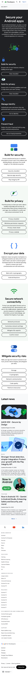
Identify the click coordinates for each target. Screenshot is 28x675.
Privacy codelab (14, 232)
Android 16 (4, 595)
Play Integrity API (14, 180)
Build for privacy (8, 84)
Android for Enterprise (6, 538)
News (2, 545)
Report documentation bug (8, 633)
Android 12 (4, 605)
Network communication (14, 379)
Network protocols (14, 322)
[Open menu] (2, 2)
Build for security (8, 64)
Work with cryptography (14, 273)
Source (3, 543)
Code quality (14, 383)
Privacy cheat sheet (14, 228)
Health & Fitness (5, 562)
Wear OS (3, 578)
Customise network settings (14, 326)
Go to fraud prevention (13, 133)
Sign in (24, 2)
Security (4, 6)
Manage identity (8, 104)
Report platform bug (6, 630)
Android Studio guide (6, 614)
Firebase (3, 653)
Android (3, 535)
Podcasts (3, 550)
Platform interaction (14, 388)
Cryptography (14, 375)
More (14, 519)
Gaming (3, 557)
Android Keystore (14, 277)
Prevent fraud (7, 124)
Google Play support (6, 635)
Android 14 (4, 600)
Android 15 (4, 597)
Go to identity (13, 114)
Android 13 (4, 602)
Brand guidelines (16, 663)
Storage (13, 370)
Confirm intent (14, 335)
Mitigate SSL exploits (14, 330)
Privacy (3, 567)
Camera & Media (5, 564)
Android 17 (4, 592)
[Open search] (17, 2)
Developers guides (5, 616)
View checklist (13, 74)
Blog (2, 548)
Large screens (4, 576)
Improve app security (14, 175)
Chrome (3, 650)
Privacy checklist (13, 219)
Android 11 (3, 607)
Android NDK (4, 624)
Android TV (4, 586)
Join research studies (6, 638)
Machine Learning (5, 559)
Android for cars (5, 583)
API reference (4, 619)
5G (2, 569)
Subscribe (21, 667)
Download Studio (5, 621)
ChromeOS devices (6, 581)
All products (4, 658)
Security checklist (14, 171)
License (8, 663)
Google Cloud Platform (7, 655)
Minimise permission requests (14, 223)
